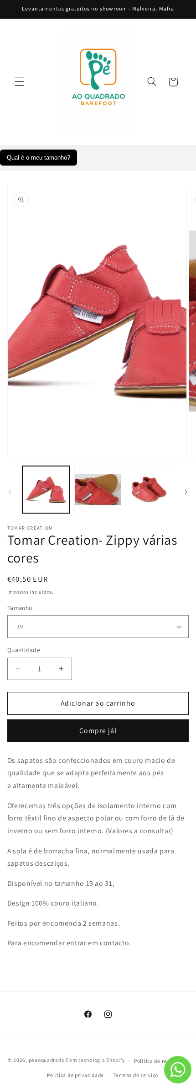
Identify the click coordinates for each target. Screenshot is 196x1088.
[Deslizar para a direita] (186, 492)
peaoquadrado (47, 1060)
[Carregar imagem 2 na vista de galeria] (97, 489)
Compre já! (98, 730)
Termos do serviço (136, 1075)
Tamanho (19, 608)
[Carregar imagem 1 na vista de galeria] (45, 489)
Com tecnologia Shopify (95, 1060)
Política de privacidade (75, 1075)
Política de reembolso (161, 1060)
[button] (19, 81)
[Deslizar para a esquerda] (10, 492)
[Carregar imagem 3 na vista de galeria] (149, 489)
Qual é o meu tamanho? (38, 157)
